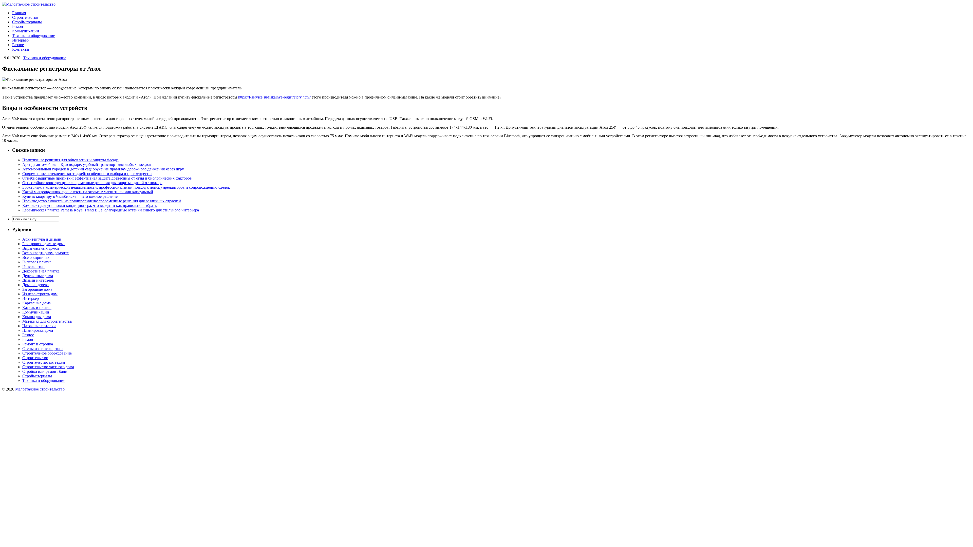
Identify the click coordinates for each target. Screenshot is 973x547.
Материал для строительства (47, 321)
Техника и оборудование (33, 35)
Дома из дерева (35, 285)
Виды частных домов (40, 248)
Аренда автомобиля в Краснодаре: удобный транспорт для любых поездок (86, 164)
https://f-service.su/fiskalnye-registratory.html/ (274, 97)
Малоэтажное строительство (40, 389)
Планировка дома (37, 330)
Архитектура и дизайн (41, 239)
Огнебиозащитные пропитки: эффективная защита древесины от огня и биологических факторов (107, 178)
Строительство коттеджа (43, 362)
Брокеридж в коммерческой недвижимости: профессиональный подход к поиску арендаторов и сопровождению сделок (126, 187)
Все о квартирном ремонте (45, 253)
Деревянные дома (37, 276)
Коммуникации (25, 31)
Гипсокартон (33, 266)
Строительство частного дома (48, 367)
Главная (19, 13)
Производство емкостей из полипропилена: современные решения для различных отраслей (101, 201)
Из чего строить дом (40, 294)
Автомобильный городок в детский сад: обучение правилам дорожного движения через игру (103, 169)
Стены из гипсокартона (42, 348)
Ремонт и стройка (37, 344)
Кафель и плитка (36, 307)
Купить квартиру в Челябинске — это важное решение (70, 196)
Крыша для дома (36, 317)
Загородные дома (37, 289)
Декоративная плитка (41, 271)
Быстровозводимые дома (43, 244)
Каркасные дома (36, 303)
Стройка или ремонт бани (44, 371)
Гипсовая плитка (36, 262)
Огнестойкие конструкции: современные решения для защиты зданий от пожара (92, 183)
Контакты (20, 49)
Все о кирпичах (35, 257)
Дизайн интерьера (38, 280)
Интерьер (20, 40)
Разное (18, 45)
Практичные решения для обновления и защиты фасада (70, 160)
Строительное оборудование (47, 353)
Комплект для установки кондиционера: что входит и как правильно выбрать (89, 205)
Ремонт (18, 26)
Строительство (25, 17)
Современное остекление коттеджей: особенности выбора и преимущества (87, 173)
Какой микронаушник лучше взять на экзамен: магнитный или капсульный (87, 192)
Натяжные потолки (39, 326)
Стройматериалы (27, 22)
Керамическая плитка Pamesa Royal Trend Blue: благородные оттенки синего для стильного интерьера (110, 210)
